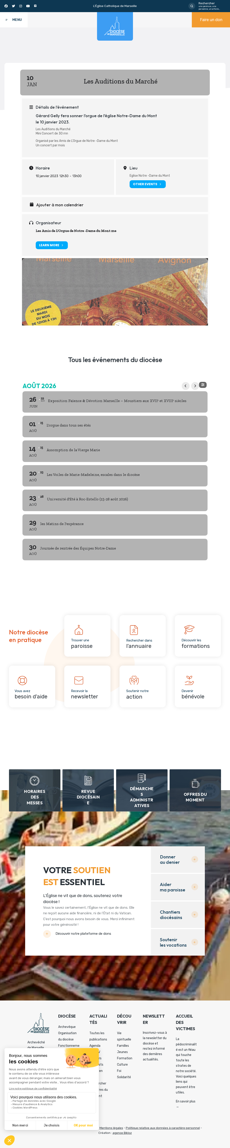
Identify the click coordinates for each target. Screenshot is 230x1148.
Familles (123, 1046)
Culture (122, 1065)
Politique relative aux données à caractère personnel (163, 1128)
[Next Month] (195, 386)
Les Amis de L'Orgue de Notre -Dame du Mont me (76, 231)
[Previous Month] (186, 386)
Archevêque (67, 1027)
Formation (124, 1058)
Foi (119, 1071)
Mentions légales (111, 1128)
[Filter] (203, 385)
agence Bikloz (122, 1133)
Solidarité (124, 1077)
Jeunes (122, 1052)
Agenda (94, 1046)
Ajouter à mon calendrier (60, 205)
